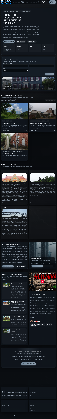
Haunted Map (5, 404)
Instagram (32, 410)
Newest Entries (33, 394)
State (27, 2)
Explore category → (6, 202)
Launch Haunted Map (8, 266)
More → (7, 128)
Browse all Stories (48, 265)
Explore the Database (9, 41)
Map (19, 2)
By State (32, 391)
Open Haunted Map (21, 41)
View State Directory (20, 266)
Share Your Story (31, 41)
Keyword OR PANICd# (8, 63)
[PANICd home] (6, 2)
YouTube (32, 405)
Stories (30, 2)
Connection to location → (8, 88)
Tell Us (38, 2)
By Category (33, 392)
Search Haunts (51, 2)
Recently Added (22, 2)
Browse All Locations (50, 100)
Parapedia (35, 2)
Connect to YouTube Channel (37, 324)
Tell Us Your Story (6, 405)
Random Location (43, 2)
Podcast (32, 407)
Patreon (32, 404)
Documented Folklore (37, 265)
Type (4, 68)
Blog (31, 408)
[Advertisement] (42, 214)
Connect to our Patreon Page (28, 363)
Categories (15, 2)
